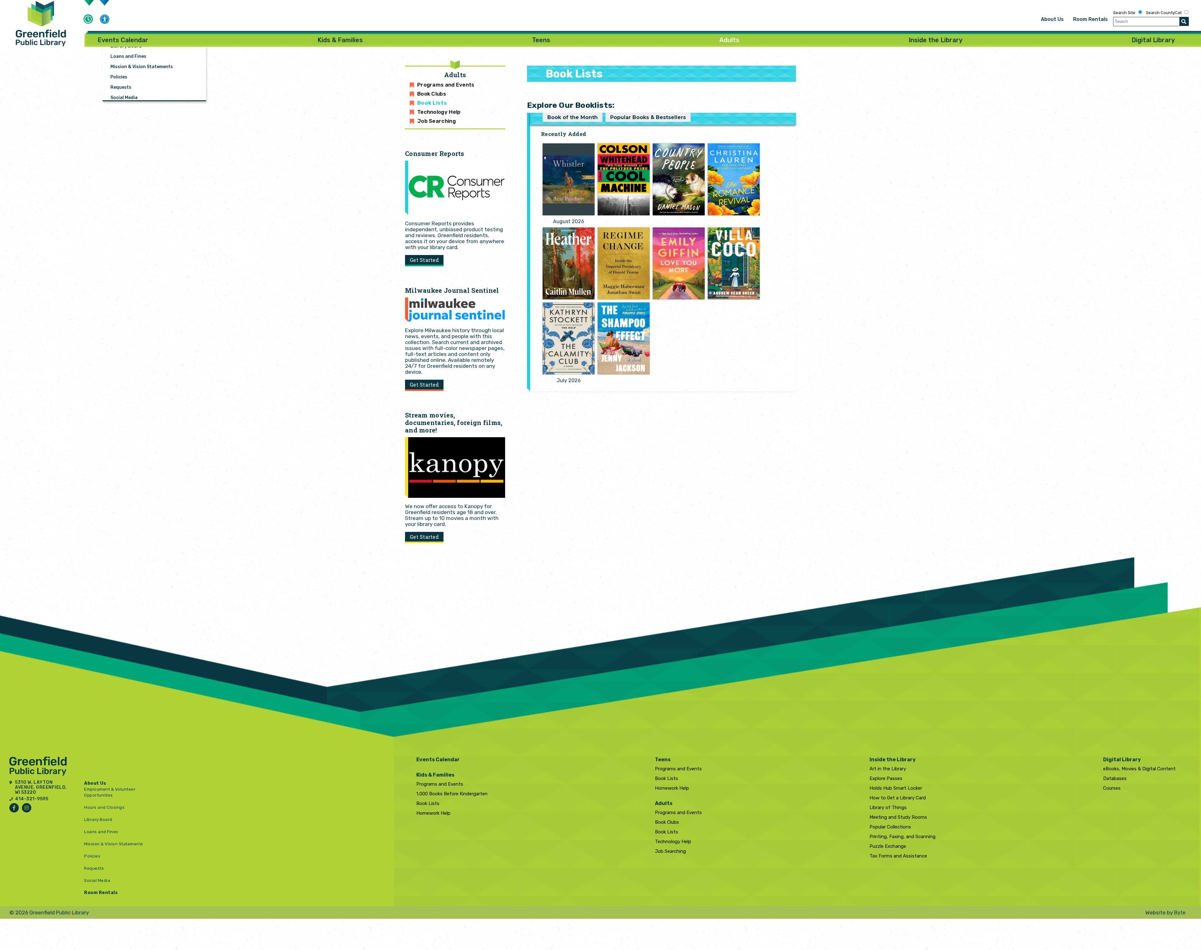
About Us (1052, 19)
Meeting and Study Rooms (898, 817)
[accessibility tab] (104, 20)
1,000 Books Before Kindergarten (452, 794)
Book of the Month (572, 117)
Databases (1115, 778)
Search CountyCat (1164, 12)
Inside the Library (935, 40)
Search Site (1124, 12)
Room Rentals (1090, 19)
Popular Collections (890, 827)
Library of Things (888, 807)
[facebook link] (14, 807)
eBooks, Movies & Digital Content (1139, 769)
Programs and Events (445, 85)
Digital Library (1153, 40)
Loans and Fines (128, 56)
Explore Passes (885, 778)
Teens (541, 40)
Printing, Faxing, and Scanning (902, 836)
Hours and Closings (104, 807)
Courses (1112, 788)
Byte (1179, 913)
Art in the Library (887, 769)
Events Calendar (123, 40)
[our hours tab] (88, 18)
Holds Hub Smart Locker (895, 788)
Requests (120, 87)
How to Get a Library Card (897, 798)
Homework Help (433, 813)
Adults (729, 40)
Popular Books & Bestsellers (648, 117)
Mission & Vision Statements (141, 66)
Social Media (124, 97)
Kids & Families (340, 40)
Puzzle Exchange (887, 846)
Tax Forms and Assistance (898, 856)
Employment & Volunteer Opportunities (153, 25)
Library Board (98, 819)
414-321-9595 (31, 799)
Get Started (424, 260)
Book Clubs (431, 94)
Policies (118, 77)
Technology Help (439, 112)
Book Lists (432, 103)
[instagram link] (26, 807)
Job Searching (436, 121)
